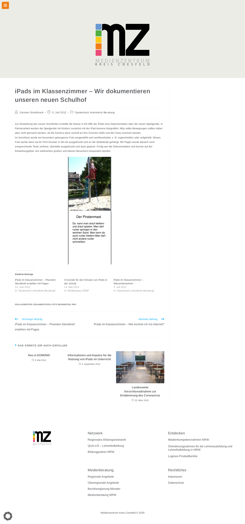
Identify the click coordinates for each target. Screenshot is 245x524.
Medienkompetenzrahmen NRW (188, 439)
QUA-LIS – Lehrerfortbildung (106, 445)
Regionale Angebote (101, 476)
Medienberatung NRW (102, 494)
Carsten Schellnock (32, 112)
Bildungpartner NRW (101, 451)
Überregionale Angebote (103, 482)
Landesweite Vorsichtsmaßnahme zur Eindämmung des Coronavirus (140, 391)
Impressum (175, 476)
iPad (74, 304)
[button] (8, 516)
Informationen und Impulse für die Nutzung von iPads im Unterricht (89, 357)
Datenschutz (176, 482)
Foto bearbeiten (61, 304)
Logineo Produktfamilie (182, 456)
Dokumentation (42, 304)
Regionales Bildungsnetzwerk (107, 439)
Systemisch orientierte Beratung (95, 112)
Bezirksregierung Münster (104, 488)
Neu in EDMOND (39, 355)
